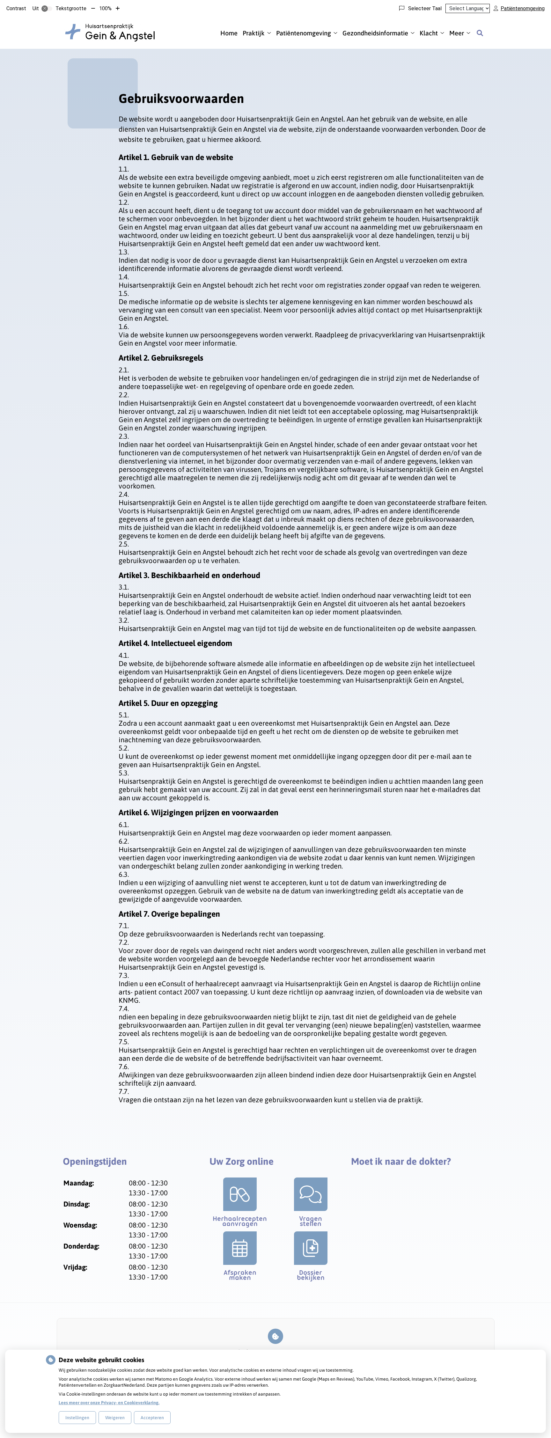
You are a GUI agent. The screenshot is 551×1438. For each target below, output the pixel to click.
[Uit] (46, 8)
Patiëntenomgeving (303, 33)
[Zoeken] (480, 33)
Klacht (429, 33)
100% (105, 8)
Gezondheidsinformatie (375, 33)
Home (229, 33)
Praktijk (254, 33)
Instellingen (77, 1417)
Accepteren (152, 1417)
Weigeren (115, 1417)
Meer (456, 33)
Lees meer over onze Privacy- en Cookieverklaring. (109, 1402)
